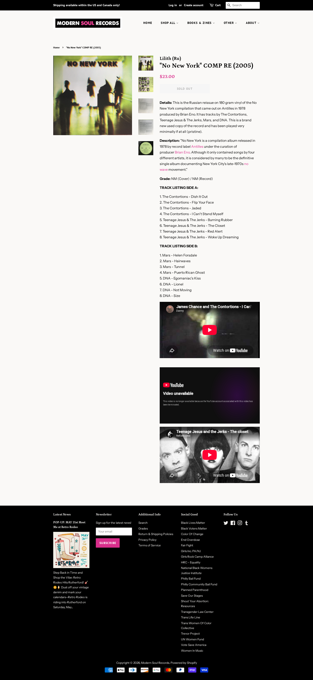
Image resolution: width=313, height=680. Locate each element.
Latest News (62, 514)
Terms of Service (149, 545)
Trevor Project (190, 633)
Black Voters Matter (194, 528)
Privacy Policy (147, 539)
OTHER (229, 23)
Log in (173, 5)
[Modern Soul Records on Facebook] (232, 523)
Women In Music (192, 650)
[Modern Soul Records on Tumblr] (246, 523)
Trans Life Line (190, 617)
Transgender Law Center (197, 611)
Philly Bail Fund (191, 578)
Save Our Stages (192, 595)
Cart (218, 5)
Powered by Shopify (184, 662)
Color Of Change (192, 534)
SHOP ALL (168, 23)
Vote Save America (193, 645)
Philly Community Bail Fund (199, 584)
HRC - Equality (190, 562)
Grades (143, 528)
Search (143, 522)
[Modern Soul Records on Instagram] (239, 523)
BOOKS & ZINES (200, 23)
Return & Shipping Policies (155, 534)
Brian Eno (182, 152)
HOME (147, 23)
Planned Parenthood (194, 590)
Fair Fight (187, 545)
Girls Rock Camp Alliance (197, 556)
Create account (193, 5)
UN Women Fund (192, 639)
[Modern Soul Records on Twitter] (226, 523)
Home (56, 47)
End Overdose (190, 539)
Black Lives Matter (193, 522)
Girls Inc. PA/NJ (191, 551)
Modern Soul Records (155, 662)
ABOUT (251, 23)
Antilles (197, 146)
